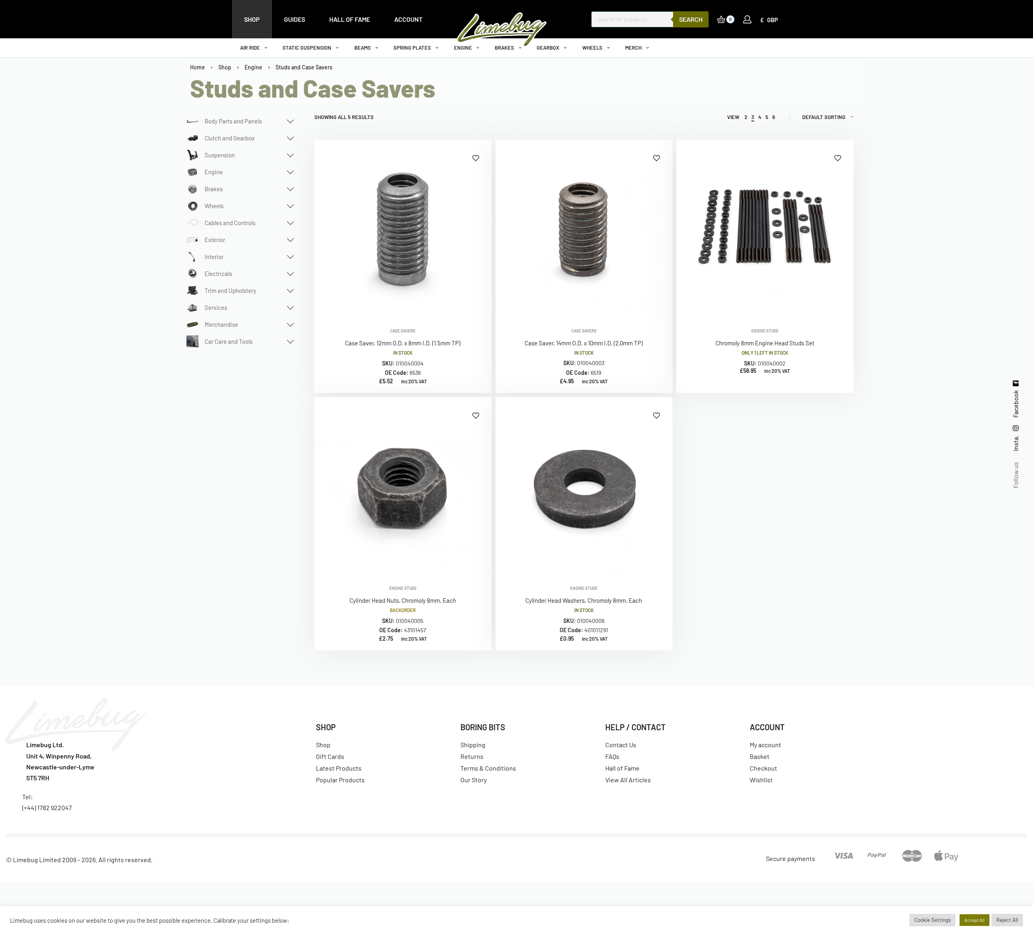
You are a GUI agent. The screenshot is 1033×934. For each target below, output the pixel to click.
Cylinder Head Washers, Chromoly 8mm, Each (583, 600)
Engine (253, 67)
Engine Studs (764, 331)
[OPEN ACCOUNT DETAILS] (747, 19)
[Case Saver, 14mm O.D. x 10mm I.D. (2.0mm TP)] (584, 228)
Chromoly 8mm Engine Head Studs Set (764, 343)
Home (197, 67)
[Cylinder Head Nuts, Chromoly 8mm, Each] (402, 485)
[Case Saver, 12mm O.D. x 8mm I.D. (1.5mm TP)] (402, 228)
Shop (224, 67)
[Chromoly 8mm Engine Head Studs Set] (764, 228)
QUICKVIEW (459, 306)
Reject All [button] (1007, 920)
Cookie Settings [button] (932, 920)
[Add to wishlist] (475, 158)
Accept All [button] (974, 920)
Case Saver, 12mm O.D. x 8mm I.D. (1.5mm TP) (402, 343)
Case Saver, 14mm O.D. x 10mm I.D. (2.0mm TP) (584, 343)
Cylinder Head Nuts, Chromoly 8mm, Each (402, 600)
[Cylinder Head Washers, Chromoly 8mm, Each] (584, 485)
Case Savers (402, 331)
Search (691, 19)
